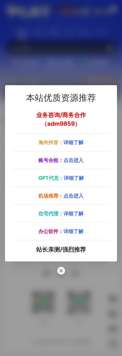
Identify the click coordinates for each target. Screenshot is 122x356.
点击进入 (74, 160)
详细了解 (74, 142)
